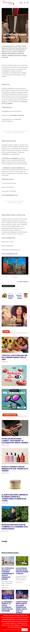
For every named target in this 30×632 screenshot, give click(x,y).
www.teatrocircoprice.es (17, 115)
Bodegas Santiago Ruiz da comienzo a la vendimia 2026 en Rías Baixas (15, 527)
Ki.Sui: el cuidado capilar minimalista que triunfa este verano (15, 469)
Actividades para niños (8, 286)
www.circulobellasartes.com (10, 254)
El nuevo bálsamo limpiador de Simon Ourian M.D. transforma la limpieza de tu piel (15, 498)
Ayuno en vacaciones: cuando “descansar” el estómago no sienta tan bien (15, 441)
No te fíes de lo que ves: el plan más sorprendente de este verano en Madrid (8, 573)
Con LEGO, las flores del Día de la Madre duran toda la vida (14, 357)
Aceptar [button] (24, 629)
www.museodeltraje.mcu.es (10, 195)
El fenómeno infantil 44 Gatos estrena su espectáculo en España (7, 606)
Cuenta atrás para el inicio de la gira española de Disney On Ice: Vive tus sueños (21, 607)
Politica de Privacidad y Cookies (11, 629)
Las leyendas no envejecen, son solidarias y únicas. (22, 570)
